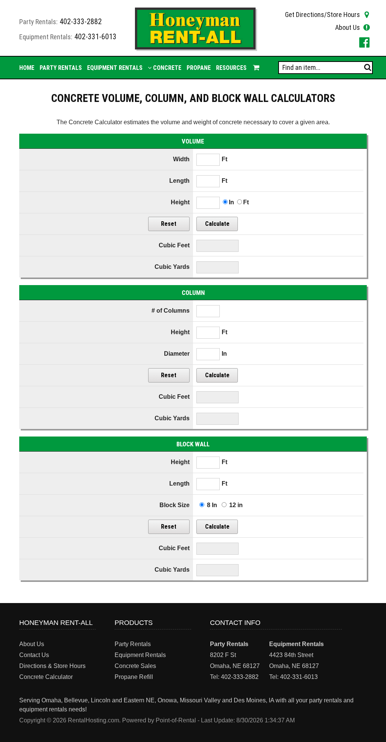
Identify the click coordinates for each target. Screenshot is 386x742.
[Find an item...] (367, 67)
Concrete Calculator (46, 677)
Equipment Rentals (114, 67)
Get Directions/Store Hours (322, 15)
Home (26, 67)
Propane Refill (134, 677)
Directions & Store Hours (52, 666)
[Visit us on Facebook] (363, 42)
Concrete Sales (135, 666)
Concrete (166, 67)
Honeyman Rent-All (56, 622)
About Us (347, 27)
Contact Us (34, 655)
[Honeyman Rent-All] (195, 47)
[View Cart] (255, 68)
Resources (231, 67)
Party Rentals (61, 67)
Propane (199, 67)
